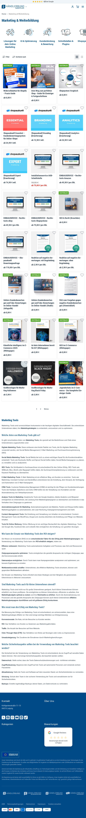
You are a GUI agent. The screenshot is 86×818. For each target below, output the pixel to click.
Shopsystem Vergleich (68, 91)
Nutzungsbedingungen (15, 804)
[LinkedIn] (21, 717)
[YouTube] (17, 717)
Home (4, 14)
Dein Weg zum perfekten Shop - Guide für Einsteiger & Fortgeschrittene (42, 93)
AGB (3, 804)
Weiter (46, 409)
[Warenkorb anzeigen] (77, 6)
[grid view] (76, 56)
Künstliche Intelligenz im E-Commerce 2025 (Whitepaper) (15, 348)
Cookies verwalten (54, 804)
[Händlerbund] (11, 793)
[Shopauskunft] (75, 793)
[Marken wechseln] (26, 7)
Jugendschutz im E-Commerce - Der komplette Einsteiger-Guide (70, 390)
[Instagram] (12, 717)
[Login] (72, 6)
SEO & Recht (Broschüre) (69, 218)
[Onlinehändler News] (32, 793)
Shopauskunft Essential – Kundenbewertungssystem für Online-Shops (14, 136)
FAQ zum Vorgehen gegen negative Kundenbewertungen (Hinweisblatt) (70, 303)
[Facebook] (8, 717)
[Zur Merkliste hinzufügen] (26, 65)
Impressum (41, 804)
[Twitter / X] (3, 717)
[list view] (81, 56)
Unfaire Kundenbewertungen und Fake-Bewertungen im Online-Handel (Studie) (42, 303)
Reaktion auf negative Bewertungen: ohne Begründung (70, 260)
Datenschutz (30, 804)
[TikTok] (26, 717)
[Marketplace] (53, 793)
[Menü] (82, 6)
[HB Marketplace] (13, 6)
